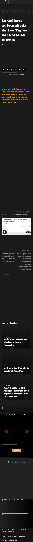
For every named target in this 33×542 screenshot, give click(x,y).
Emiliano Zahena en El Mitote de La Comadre (15, 342)
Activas (5, 365)
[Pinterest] (11, 69)
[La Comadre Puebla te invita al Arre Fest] (16, 363)
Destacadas (7, 337)
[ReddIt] (19, 69)
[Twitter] (7, 69)
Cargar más (16, 402)
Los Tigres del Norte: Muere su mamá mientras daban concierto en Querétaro (24, 261)
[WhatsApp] (15, 69)
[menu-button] (2, 2)
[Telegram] (24, 69)
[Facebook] (3, 69)
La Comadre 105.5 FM (21, 214)
